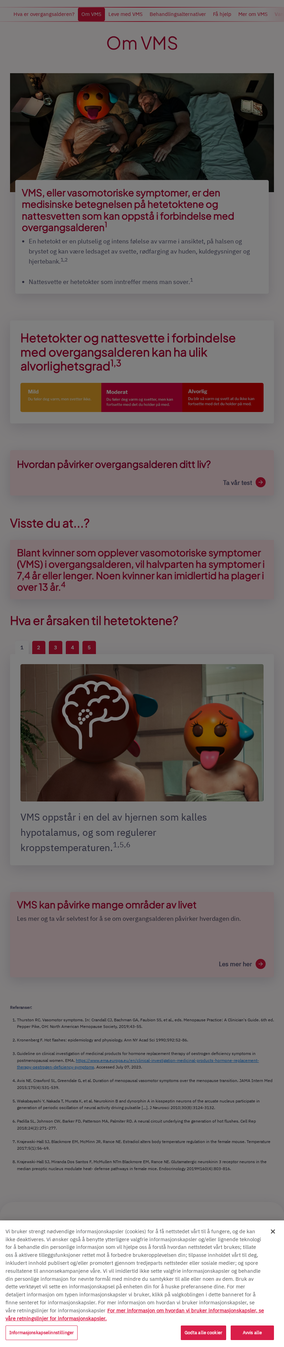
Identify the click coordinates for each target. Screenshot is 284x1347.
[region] (142, 1283)
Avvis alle (252, 1333)
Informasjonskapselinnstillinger (41, 1333)
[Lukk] (273, 1231)
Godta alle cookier (203, 1333)
